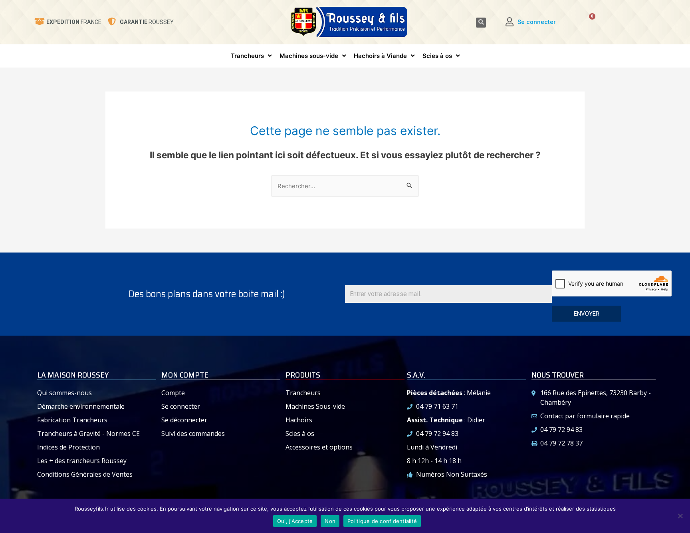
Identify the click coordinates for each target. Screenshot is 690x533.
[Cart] (586, 22)
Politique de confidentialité (382, 521)
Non (330, 521)
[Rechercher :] (345, 186)
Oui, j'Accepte (295, 521)
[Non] (680, 516)
